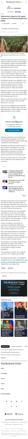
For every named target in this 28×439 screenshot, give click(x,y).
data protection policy (21, 430)
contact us (12, 428)
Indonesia (10, 268)
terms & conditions (6, 430)
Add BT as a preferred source (11, 28)
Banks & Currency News (16, 346)
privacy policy (20, 428)
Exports (3, 268)
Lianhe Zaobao (23, 422)
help (16, 428)
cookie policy (13, 430)
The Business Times (14, 422)
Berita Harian (8, 424)
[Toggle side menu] (2, 2)
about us (7, 428)
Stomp (21, 424)
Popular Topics (5, 346)
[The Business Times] (13, 2)
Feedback (4, 276)
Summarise (7, 23)
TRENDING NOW (6, 300)
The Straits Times (5, 422)
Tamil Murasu (15, 424)
